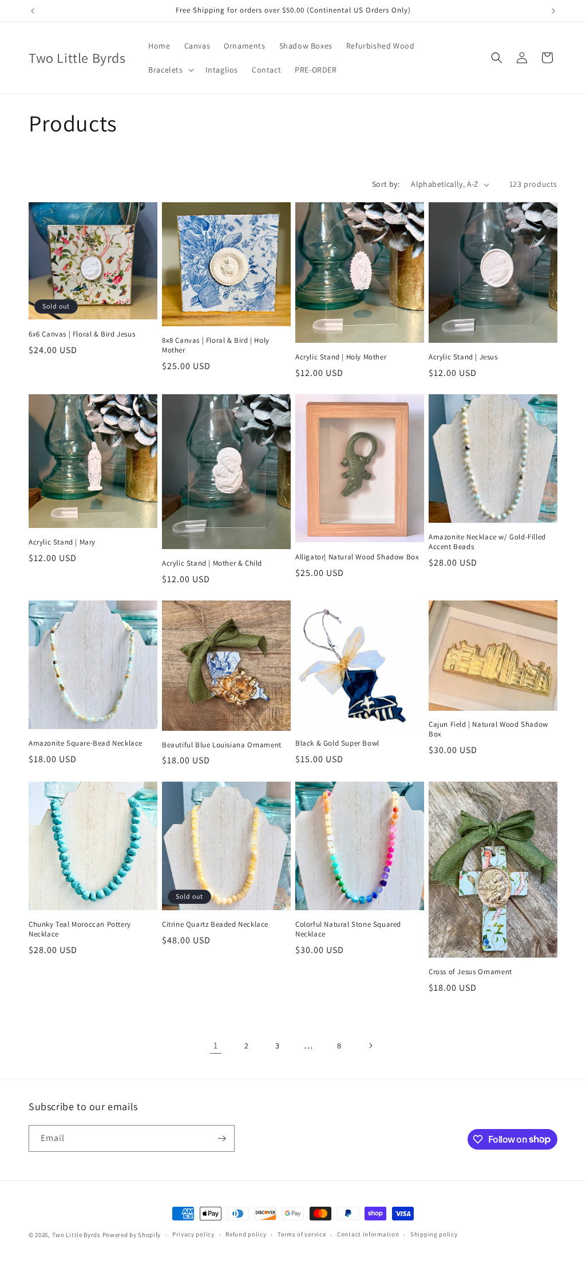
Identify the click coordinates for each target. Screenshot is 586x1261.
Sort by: (385, 184)
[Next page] (370, 1045)
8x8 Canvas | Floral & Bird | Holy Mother (216, 345)
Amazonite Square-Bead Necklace (85, 743)
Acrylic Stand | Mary (62, 542)
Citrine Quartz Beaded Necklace (215, 924)
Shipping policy (434, 1234)
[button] (169, 70)
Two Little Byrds (76, 1235)
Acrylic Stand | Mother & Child (212, 563)
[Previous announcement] (32, 11)
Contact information (368, 1234)
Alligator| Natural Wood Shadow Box (357, 557)
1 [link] (215, 1045)
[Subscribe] (221, 1138)
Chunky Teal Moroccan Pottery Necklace (80, 929)
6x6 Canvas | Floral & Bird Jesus (82, 334)
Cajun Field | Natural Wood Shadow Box (488, 729)
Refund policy (245, 1234)
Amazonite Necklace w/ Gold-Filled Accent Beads (487, 542)
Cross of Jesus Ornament (470, 971)
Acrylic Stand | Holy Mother (340, 357)
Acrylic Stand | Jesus (463, 357)
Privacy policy (193, 1234)
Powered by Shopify (131, 1235)
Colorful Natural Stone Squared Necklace (348, 929)
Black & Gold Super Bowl (337, 743)
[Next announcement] (553, 11)
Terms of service (302, 1234)
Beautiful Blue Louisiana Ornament (222, 745)
